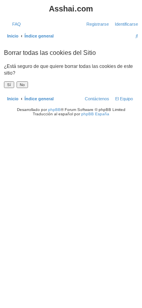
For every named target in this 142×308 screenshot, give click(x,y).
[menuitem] (15, 24)
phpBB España (95, 114)
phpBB (54, 109)
